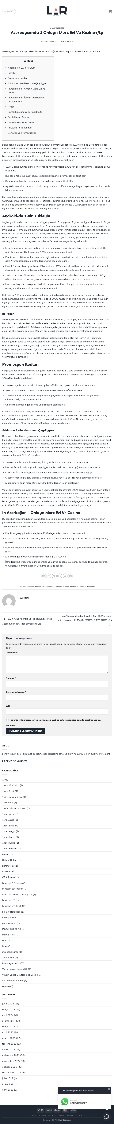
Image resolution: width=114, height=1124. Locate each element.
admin (70, 41)
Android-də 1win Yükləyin (21, 67)
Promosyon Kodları (18, 78)
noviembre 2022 (11, 1060)
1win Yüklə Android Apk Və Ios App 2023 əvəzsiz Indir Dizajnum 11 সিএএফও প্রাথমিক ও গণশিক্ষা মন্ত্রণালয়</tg (85, 618)
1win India (7, 802)
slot (4, 940)
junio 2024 (8, 1003)
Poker (11, 106)
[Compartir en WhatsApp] (43, 576)
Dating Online (9, 859)
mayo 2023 (8, 1026)
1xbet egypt (8, 831)
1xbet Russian (9, 848)
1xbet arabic (9, 825)
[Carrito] (110, 11)
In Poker (12, 72)
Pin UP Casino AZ (11, 928)
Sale (80, 1115)
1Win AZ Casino (10, 785)
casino (5, 854)
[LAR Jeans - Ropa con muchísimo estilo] (57, 11)
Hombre (52, 1115)
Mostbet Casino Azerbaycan (17, 894)
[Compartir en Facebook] (48, 576)
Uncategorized (57, 28)
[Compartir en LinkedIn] (70, 576)
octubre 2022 (9, 1066)
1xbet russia (8, 842)
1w (4, 779)
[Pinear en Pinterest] (65, 576)
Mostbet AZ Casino (12, 882)
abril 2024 (8, 1015)
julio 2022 (7, 1078)
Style (5, 946)
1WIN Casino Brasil (12, 796)
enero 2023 (8, 1049)
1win (5, 526)
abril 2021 (8, 1089)
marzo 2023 (9, 1038)
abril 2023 (8, 1032)
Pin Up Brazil (9, 917)
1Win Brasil (8, 791)
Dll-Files (6, 871)
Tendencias (8, 957)
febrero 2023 (9, 1043)
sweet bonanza (10, 951)
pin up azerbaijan (11, 911)
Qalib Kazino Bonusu (19, 117)
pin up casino (9, 923)
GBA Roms (8, 877)
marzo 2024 (9, 1020)
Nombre (11, 678)
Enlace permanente (87, 586)
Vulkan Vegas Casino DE (14, 968)
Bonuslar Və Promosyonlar (22, 132)
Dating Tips (8, 865)
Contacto (71, 1115)
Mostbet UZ (8, 900)
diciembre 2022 (11, 1055)
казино (6, 986)
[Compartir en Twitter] (54, 576)
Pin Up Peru (8, 934)
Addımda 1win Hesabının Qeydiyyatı (27, 83)
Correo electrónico (16, 692)
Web (8, 706)
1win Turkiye (9, 813)
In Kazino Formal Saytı (20, 127)
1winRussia (8, 819)
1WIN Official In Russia (14, 808)
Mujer (61, 1115)
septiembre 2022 (11, 1072)
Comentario (13, 652)
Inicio (34, 1115)
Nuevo (42, 1115)
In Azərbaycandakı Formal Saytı (25, 111)
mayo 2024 (8, 1009)
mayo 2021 (8, 1083)
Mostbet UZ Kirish (12, 905)
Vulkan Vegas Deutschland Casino (20, 974)
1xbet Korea (8, 837)
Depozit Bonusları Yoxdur (21, 122)
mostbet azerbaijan (12, 888)
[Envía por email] (59, 576)
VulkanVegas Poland (12, 980)
